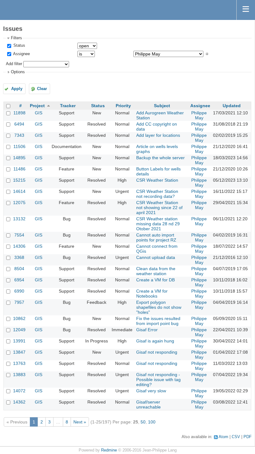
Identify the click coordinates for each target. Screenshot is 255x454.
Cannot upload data (155, 257)
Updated (232, 105)
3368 (19, 257)
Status (18, 45)
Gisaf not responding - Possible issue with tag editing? (158, 379)
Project (37, 105)
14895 (19, 157)
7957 (19, 302)
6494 (19, 124)
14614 (19, 191)
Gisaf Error (147, 329)
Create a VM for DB (155, 279)
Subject (162, 105)
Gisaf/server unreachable (148, 404)
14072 (19, 390)
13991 (19, 340)
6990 (19, 291)
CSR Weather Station (157, 180)
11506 (19, 146)
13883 (19, 374)
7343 (19, 135)
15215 (19, 180)
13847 (19, 352)
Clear (42, 89)
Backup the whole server (160, 157)
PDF (247, 437)
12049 (19, 329)
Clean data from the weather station (155, 271)
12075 (19, 202)
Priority (123, 105)
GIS (38, 112)
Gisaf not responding (156, 352)
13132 (19, 218)
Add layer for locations (158, 135)
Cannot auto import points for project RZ (156, 237)
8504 (19, 268)
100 (151, 421)
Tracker (68, 105)
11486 (19, 168)
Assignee (21, 54)
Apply (16, 89)
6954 (19, 279)
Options (18, 72)
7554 (19, 234)
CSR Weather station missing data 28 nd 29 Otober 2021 (158, 223)
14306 (19, 246)
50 (143, 421)
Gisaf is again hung (155, 340)
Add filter (14, 64)
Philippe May (199, 115)
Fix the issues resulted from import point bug (158, 321)
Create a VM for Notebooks (152, 294)
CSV (236, 437)
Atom (223, 437)
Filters (16, 38)
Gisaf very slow (151, 390)
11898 (19, 112)
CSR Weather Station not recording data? (157, 194)
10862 (19, 318)
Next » (79, 421)
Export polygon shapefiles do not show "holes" (158, 307)
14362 (19, 401)
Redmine (109, 450)
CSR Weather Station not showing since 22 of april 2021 (159, 207)
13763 (19, 363)
